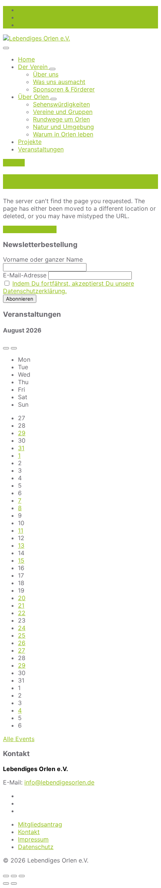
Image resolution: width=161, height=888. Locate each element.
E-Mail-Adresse (24, 275)
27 (21, 650)
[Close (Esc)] (6, 876)
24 (21, 628)
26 (21, 643)
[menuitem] (26, 59)
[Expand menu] (6, 48)
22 (21, 613)
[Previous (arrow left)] (6, 883)
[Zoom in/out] (22, 876)
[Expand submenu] (52, 69)
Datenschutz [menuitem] (36, 847)
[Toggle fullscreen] (14, 876)
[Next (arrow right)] (14, 883)
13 (21, 545)
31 (21, 448)
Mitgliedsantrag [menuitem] (40, 824)
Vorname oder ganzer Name (43, 259)
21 (21, 605)
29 (21, 433)
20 (21, 598)
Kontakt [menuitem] (29, 832)
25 (21, 635)
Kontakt (14, 162)
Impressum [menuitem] (33, 839)
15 (21, 560)
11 (20, 530)
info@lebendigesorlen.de (59, 782)
